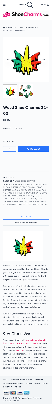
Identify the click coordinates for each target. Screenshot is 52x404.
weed (15, 202)
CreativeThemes (11, 401)
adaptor (19, 350)
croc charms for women (21, 193)
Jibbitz (6, 199)
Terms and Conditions (21, 379)
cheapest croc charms (23, 187)
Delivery (39, 379)
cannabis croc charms (21, 184)
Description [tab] (26, 217)
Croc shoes (31, 340)
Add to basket (33, 149)
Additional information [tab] (26, 222)
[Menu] (4, 4)
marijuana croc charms (23, 199)
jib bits (38, 196)
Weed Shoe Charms (25, 181)
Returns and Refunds (13, 383)
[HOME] (4, 28)
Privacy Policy (33, 383)
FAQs (5, 379)
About (18, 387)
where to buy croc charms (32, 204)
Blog (45, 383)
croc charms (19, 190)
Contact (7, 387)
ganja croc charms (22, 196)
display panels (31, 343)
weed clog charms (29, 202)
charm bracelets (16, 343)
